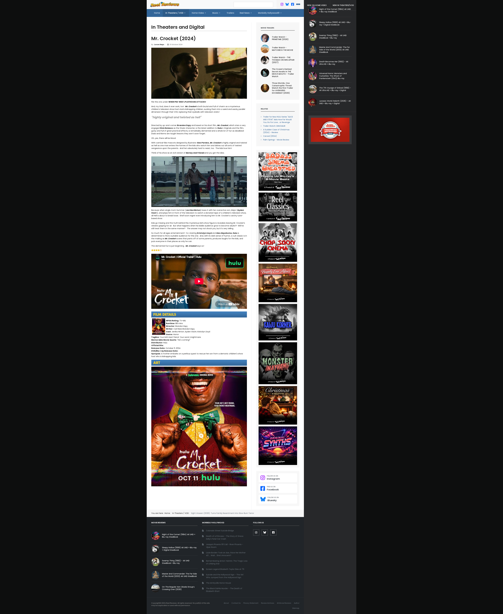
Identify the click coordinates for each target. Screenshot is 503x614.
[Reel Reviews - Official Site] (164, 4)
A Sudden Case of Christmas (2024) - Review (276, 131)
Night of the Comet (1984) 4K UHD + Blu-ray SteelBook (178, 535)
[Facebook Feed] (292, 5)
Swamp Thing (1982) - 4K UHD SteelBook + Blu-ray (333, 36)
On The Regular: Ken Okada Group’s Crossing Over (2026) (178, 588)
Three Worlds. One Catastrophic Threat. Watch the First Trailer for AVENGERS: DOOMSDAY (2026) (282, 88)
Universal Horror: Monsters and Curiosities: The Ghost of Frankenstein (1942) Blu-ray (333, 76)
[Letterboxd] (298, 5)
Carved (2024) (270, 136)
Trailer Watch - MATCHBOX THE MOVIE (282, 48)
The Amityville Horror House (218, 583)
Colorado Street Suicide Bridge (220, 530)
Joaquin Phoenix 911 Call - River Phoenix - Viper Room (224, 545)
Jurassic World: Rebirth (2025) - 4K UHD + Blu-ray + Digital (335, 102)
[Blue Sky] (287, 5)
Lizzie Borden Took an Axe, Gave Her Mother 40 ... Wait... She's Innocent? (226, 554)
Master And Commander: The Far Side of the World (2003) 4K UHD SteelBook (334, 49)
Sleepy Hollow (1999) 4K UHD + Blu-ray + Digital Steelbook (335, 23)
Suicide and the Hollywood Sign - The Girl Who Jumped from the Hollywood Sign (224, 576)
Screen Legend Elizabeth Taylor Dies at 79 (225, 569)
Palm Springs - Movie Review (276, 139)
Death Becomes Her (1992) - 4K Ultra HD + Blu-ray (333, 62)
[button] (176, 13)
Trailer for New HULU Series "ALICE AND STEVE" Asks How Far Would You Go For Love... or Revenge (278, 119)
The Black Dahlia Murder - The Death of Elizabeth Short (224, 590)
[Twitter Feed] (282, 5)
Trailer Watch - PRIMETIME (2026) (280, 38)
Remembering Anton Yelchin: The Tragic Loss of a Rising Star (226, 562)
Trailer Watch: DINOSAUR (274, 126)
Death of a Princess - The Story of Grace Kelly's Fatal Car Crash (224, 537)
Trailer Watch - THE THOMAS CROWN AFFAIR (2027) (283, 60)
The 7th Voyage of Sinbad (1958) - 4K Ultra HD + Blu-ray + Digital (335, 89)
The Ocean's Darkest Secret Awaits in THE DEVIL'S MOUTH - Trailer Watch (283, 73)
